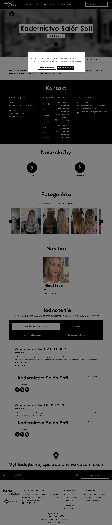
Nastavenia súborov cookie (47, 67)
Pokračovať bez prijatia (78, 54)
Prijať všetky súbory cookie (65, 67)
